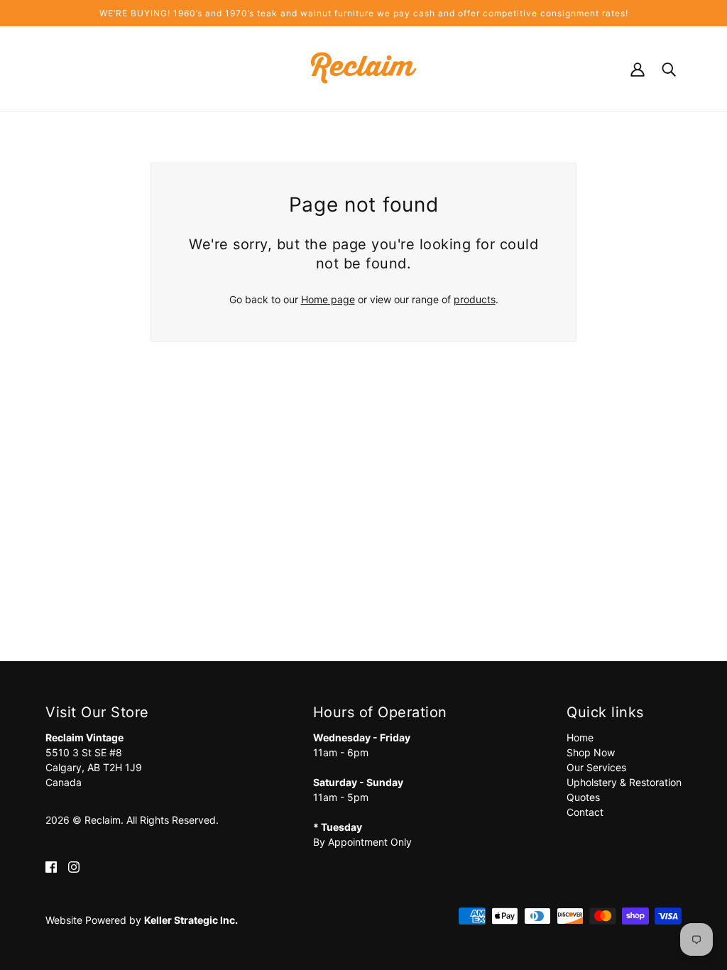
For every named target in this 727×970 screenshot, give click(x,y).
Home (580, 737)
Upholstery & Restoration (624, 782)
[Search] (669, 68)
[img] (51, 866)
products (475, 299)
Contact (585, 812)
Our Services (596, 767)
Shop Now (591, 752)
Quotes (583, 797)
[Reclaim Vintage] (363, 67)
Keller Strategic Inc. (191, 920)
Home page (328, 299)
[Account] (637, 68)
